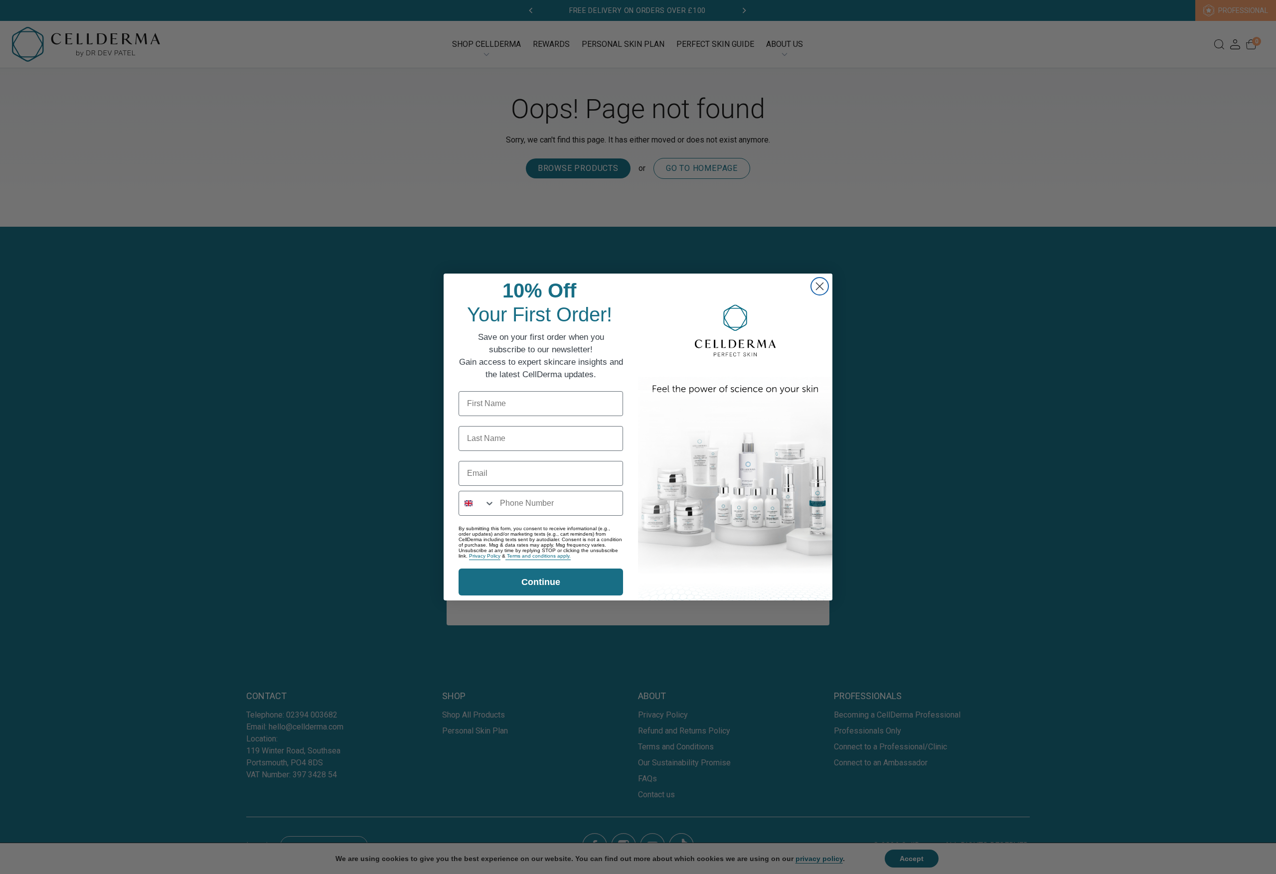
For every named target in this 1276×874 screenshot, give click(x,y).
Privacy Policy (484, 556)
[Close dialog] (819, 286)
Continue (540, 582)
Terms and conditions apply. (538, 556)
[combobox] (477, 503)
